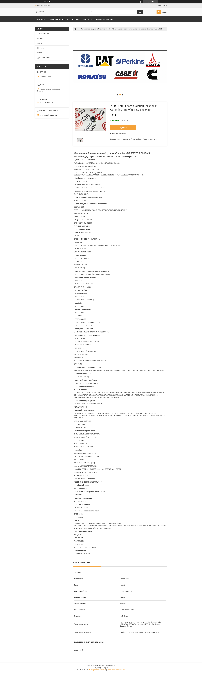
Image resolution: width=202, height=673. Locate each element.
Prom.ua (112, 665)
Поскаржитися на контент (97, 670)
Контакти (87, 19)
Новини (40, 38)
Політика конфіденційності (116, 670)
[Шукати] (140, 12)
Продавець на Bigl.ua (101, 668)
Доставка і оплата (104, 19)
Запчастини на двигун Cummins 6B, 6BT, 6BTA (98, 29)
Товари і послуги (57, 19)
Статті (39, 43)
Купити (123, 128)
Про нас (75, 19)
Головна (41, 19)
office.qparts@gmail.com (48, 115)
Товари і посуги (43, 34)
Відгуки (40, 53)
